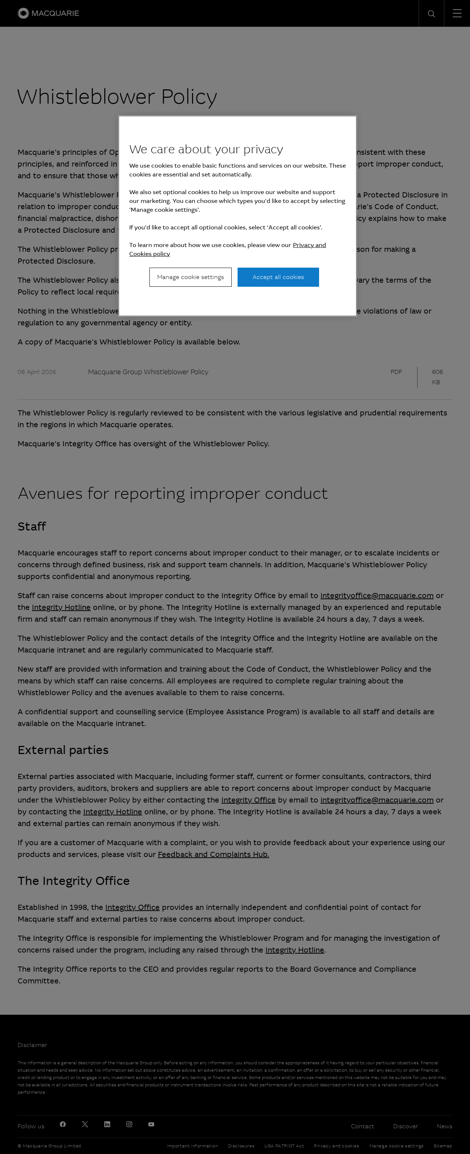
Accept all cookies (278, 277)
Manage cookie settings (190, 277)
